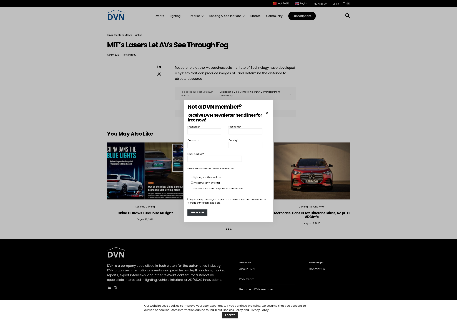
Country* (233, 140)
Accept (230, 315)
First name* (193, 126)
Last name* (234, 126)
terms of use (238, 199)
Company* (193, 140)
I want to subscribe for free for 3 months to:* (210, 168)
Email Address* (195, 153)
